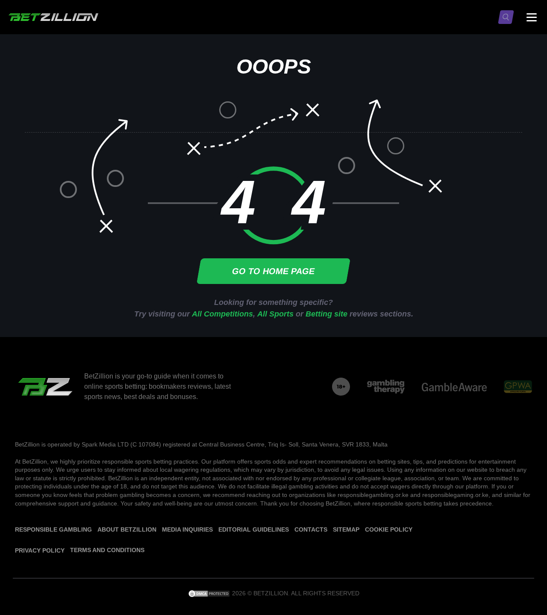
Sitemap (346, 529)
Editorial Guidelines (253, 529)
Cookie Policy (388, 529)
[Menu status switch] (531, 17)
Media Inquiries (187, 529)
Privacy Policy (40, 550)
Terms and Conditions (107, 550)
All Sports (275, 314)
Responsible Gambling (53, 529)
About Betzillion (126, 529)
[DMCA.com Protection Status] (210, 593)
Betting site (326, 314)
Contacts (310, 529)
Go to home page (274, 271)
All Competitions (222, 314)
